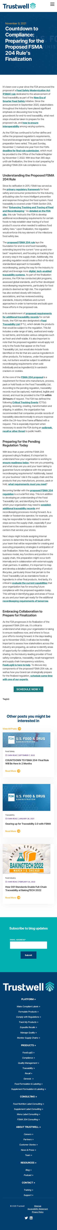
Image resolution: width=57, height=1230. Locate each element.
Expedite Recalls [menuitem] (27, 1027)
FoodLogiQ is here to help (16, 665)
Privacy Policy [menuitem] (38, 1212)
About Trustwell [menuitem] (27, 1127)
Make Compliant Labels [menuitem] (27, 1006)
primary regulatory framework (23, 189)
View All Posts (10, 728)
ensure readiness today (16, 462)
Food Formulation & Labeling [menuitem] (28, 1084)
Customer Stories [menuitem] (27, 1144)
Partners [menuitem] (27, 1139)
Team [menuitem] (27, 1155)
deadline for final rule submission (21, 150)
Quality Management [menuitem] (27, 1063)
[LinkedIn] (31, 1218)
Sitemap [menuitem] (37, 1206)
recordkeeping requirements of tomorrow (25, 601)
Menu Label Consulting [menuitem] (27, 1114)
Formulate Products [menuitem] (27, 1011)
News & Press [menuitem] (27, 1150)
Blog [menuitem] (28, 1170)
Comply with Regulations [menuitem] (27, 1017)
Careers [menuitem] (27, 1134)
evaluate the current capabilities (29, 583)
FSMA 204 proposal (32, 377)
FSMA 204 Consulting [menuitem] (27, 1119)
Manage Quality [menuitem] (27, 1032)
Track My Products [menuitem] (27, 1022)
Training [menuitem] (27, 1190)
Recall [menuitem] (27, 1073)
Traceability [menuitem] (27, 1068)
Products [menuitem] (27, 1045)
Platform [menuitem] (27, 999)
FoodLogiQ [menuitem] (28, 1052)
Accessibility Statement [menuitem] (38, 1209)
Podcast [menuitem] (27, 1175)
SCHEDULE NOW (27, 689)
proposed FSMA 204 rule (21, 242)
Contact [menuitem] (27, 1182)
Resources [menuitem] (27, 1162)
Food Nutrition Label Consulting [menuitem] (27, 1104)
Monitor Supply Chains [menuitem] (27, 1037)
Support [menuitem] (27, 1195)
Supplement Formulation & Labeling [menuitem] (27, 1089)
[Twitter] (26, 1218)
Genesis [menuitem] (28, 1078)
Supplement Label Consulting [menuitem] (27, 1109)
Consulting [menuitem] (27, 1096)
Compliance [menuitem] (27, 1057)
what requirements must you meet (27, 484)
